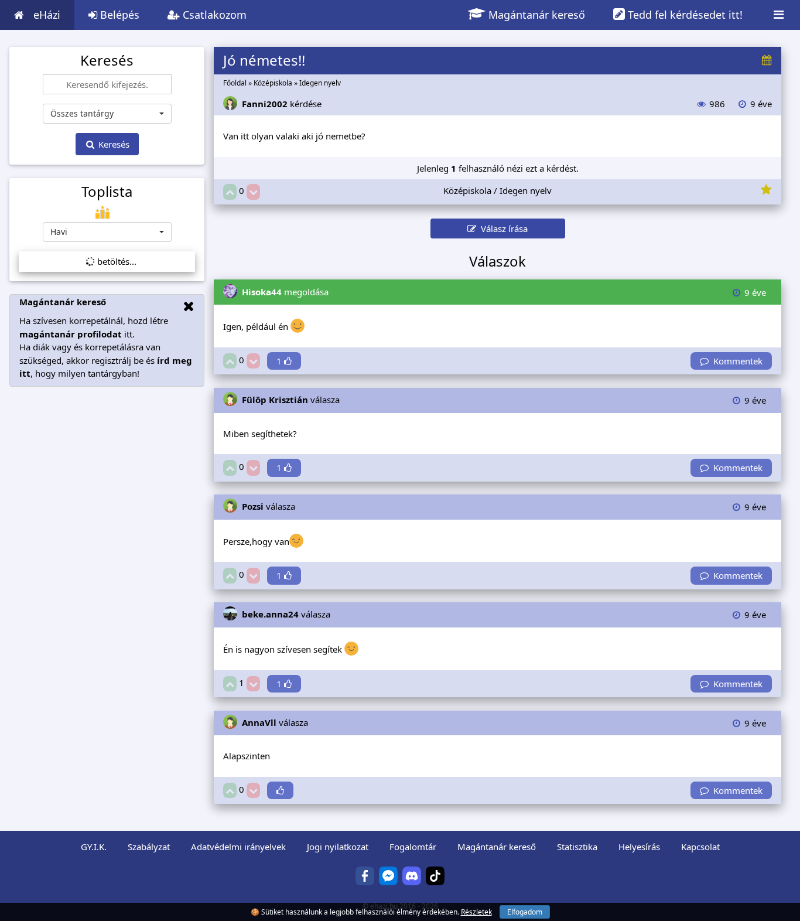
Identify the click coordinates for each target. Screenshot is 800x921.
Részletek (476, 912)
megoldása (285, 292)
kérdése (282, 104)
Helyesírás (639, 846)
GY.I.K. (94, 846)
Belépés (118, 15)
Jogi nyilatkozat (337, 846)
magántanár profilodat (70, 334)
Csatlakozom (213, 15)
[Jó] (230, 192)
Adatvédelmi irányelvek (238, 846)
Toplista (106, 191)
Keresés (112, 144)
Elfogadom (524, 912)
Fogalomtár (412, 846)
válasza (291, 399)
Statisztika (577, 846)
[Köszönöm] (280, 791)
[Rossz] (253, 192)
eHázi (46, 15)
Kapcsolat (700, 846)
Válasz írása (502, 228)
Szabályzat (149, 846)
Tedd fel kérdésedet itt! (684, 15)
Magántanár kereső (535, 15)
